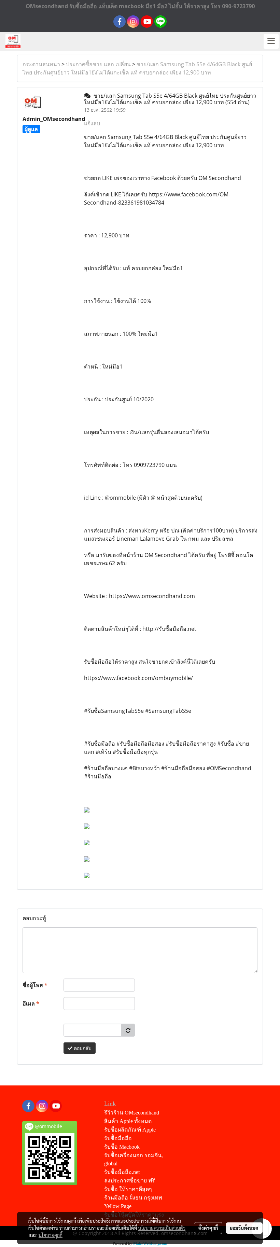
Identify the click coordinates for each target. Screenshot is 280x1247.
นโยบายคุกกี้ (50, 1235)
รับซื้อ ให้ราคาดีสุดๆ (128, 1189)
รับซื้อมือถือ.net (122, 1172)
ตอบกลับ (82, 1048)
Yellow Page (117, 1206)
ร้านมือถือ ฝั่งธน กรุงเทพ (133, 1198)
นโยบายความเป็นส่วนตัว (161, 1228)
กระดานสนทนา (41, 64)
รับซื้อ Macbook (122, 1147)
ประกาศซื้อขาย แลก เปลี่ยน (98, 64)
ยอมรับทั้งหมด (244, 1228)
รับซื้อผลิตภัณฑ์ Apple (130, 1130)
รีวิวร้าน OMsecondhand (131, 1113)
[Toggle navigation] (271, 41)
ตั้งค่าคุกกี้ (208, 1228)
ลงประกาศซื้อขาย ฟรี (129, 1180)
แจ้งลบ (92, 123)
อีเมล (31, 1003)
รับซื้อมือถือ (118, 1138)
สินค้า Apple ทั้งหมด (128, 1121)
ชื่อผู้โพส (35, 985)
